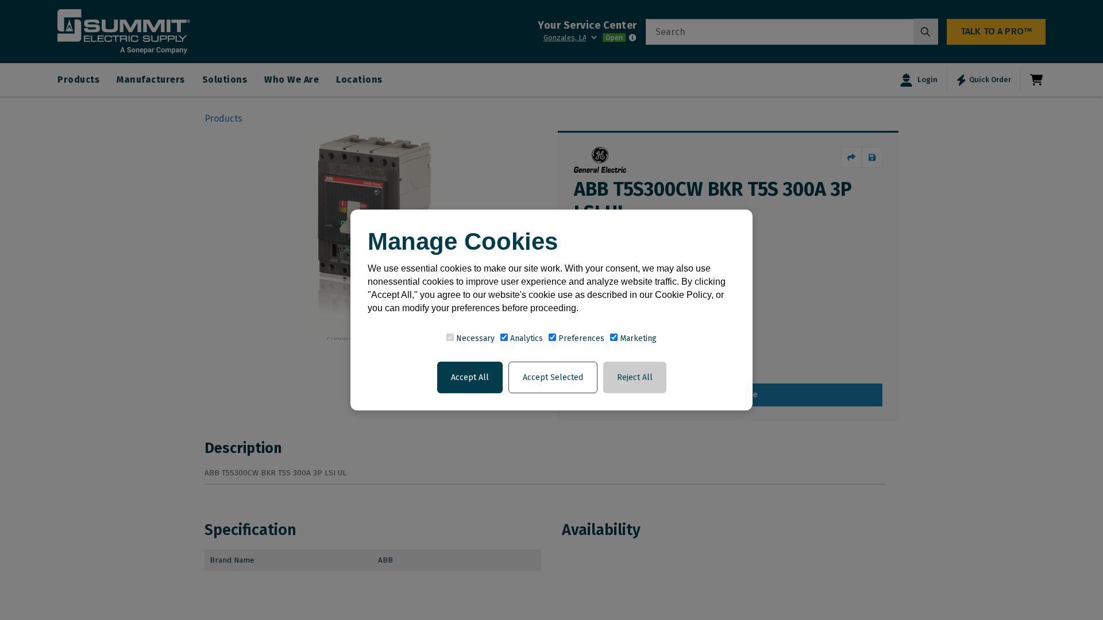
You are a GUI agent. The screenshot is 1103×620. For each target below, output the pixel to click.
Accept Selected (553, 377)
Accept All (470, 377)
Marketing (637, 338)
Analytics (525, 338)
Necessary (474, 338)
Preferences (580, 338)
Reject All (635, 377)
